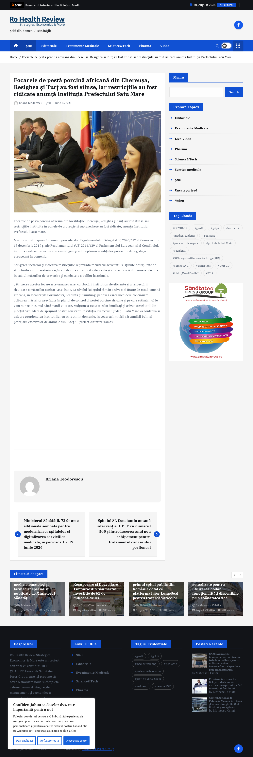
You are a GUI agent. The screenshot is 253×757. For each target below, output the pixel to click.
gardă (199, 228)
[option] (37, 599)
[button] (234, 575)
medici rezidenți (184, 235)
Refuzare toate (49, 740)
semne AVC (181, 265)
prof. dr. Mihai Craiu (220, 243)
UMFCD (224, 265)
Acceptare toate (76, 740)
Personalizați (24, 740)
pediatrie (209, 235)
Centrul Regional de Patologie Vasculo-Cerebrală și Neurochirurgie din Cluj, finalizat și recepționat (225, 702)
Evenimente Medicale (82, 46)
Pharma (145, 46)
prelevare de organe (186, 243)
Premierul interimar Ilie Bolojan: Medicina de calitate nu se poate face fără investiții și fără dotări (225, 683)
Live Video (183, 138)
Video (164, 46)
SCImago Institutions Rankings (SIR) (197, 258)
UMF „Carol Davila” (186, 273)
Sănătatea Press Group (98, 749)
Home (14, 57)
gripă (215, 228)
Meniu (178, 77)
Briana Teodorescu (30, 103)
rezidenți (179, 250)
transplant (204, 265)
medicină (234, 228)
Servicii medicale (188, 169)
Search (234, 92)
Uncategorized (186, 190)
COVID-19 (180, 228)
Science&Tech (119, 46)
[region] (51, 723)
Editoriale (49, 46)
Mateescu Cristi (30, 605)
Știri (29, 46)
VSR (210, 273)
